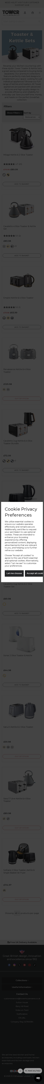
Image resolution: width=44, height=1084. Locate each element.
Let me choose (14, 573)
